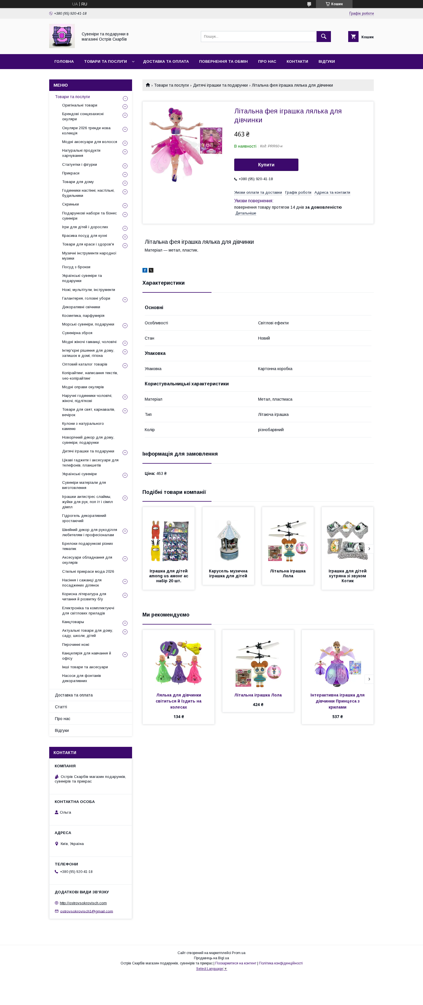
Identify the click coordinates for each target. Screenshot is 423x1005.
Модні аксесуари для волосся (89, 142)
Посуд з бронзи (76, 267)
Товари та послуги (105, 61)
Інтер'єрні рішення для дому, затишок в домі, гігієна (88, 353)
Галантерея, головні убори (86, 298)
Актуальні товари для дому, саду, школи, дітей (87, 633)
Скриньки (70, 204)
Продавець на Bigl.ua (211, 958)
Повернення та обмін (223, 61)
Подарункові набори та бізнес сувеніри (89, 215)
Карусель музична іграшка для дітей (229, 573)
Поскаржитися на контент (235, 963)
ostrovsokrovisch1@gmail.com (86, 911)
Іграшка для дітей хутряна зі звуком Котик (348, 576)
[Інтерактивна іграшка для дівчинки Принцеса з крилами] (338, 659)
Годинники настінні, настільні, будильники (88, 193)
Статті (61, 707)
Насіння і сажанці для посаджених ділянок (82, 582)
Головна (64, 61)
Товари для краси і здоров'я (88, 244)
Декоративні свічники (81, 307)
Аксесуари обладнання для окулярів (87, 560)
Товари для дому (78, 182)
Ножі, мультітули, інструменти (88, 290)
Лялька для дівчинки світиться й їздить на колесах (179, 701)
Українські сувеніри (79, 474)
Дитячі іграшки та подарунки (220, 85)
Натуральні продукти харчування (81, 153)
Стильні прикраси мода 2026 (88, 571)
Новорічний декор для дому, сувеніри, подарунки (88, 440)
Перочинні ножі (75, 644)
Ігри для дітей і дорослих (85, 227)
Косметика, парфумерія (83, 315)
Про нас (267, 61)
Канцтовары (73, 622)
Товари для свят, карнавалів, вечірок (88, 412)
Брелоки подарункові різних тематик (87, 546)
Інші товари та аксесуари (85, 667)
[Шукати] (324, 36)
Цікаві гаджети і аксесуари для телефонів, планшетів (90, 462)
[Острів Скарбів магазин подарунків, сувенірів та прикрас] (62, 46)
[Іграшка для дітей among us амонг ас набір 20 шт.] (169, 536)
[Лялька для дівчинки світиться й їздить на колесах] (178, 659)
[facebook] (144, 271)
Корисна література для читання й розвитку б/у (84, 596)
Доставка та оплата (166, 61)
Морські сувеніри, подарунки (88, 324)
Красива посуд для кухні (84, 235)
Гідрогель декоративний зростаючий (84, 518)
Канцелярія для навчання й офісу (86, 656)
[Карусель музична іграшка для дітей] (228, 536)
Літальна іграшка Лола (288, 573)
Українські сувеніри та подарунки (82, 278)
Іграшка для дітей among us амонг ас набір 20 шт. (169, 576)
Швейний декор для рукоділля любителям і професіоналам (89, 532)
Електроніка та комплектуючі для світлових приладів (88, 610)
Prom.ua (238, 953)
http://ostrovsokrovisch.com (83, 903)
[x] (151, 271)
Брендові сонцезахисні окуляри (83, 116)
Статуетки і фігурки (79, 164)
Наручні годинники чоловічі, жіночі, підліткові (87, 398)
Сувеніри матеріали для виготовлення (84, 485)
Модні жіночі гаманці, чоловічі (89, 342)
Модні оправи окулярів (83, 387)
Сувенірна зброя (77, 333)
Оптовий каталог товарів (84, 364)
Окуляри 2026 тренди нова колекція (86, 130)
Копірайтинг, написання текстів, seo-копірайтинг (90, 375)
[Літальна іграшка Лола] (288, 536)
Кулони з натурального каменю (83, 426)
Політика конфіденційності (281, 963)
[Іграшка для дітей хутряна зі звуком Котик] (348, 536)
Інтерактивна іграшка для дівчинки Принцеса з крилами (338, 701)
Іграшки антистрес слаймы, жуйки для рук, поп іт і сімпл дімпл (87, 501)
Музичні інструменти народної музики (89, 255)
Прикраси (70, 173)
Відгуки (327, 61)
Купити (266, 164)
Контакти (297, 61)
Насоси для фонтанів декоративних (81, 678)
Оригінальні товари (79, 105)
